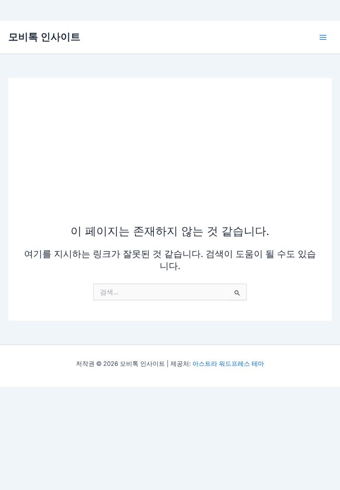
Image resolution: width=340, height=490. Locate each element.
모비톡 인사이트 (44, 37)
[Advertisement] (170, 161)
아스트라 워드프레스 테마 (228, 364)
